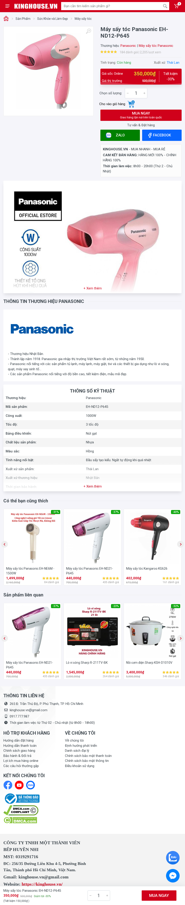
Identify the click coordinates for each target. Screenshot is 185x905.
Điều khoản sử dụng (79, 766)
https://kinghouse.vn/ (42, 884)
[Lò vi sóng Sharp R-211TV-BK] (92, 631)
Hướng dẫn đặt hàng (18, 740)
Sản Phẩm (23, 18)
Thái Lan (173, 63)
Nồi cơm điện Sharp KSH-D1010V (149, 662)
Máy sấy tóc (83, 18)
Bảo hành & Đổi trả (17, 756)
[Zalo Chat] (173, 857)
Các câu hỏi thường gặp (21, 766)
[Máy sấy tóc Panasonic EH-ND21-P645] (92, 537)
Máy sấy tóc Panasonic (156, 46)
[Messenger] (173, 875)
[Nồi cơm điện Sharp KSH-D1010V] (152, 631)
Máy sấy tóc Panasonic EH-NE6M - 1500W (30, 571)
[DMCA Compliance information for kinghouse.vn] (30, 810)
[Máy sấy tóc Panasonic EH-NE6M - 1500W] (32, 537)
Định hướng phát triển (81, 746)
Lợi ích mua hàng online (20, 761)
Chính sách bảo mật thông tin (87, 761)
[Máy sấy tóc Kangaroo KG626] (152, 537)
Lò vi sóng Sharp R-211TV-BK (87, 662)
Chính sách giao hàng (19, 751)
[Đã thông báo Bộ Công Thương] (21, 798)
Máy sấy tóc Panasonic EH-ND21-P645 (89, 571)
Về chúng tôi (74, 740)
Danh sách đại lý (77, 751)
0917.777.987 (19, 716)
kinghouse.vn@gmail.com (28, 710)
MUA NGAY (141, 115)
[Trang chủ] (6, 19)
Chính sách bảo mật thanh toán (88, 756)
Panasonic (128, 46)
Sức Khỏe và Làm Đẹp (52, 18)
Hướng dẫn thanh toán (20, 746)
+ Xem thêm (92, 288)
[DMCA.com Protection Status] (20, 820)
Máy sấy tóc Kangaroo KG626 (146, 568)
